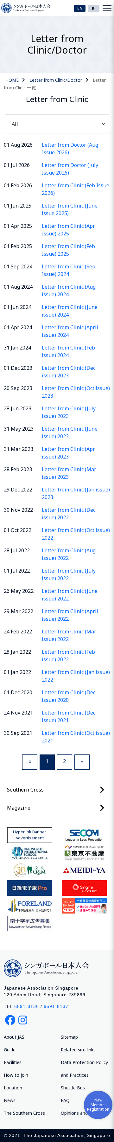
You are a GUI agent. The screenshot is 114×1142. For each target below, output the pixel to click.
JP (94, 8)
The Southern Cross (24, 1113)
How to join (16, 1075)
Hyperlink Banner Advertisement (29, 835)
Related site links (78, 1050)
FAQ (65, 1100)
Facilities (13, 1062)
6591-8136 (26, 1006)
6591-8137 (56, 1006)
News (10, 1100)
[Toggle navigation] (107, 8)
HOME (12, 80)
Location (13, 1088)
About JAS (14, 1037)
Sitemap (69, 1037)
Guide (10, 1050)
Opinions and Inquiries (83, 1113)
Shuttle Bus (73, 1088)
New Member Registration (98, 1104)
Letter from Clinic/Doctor (55, 80)
